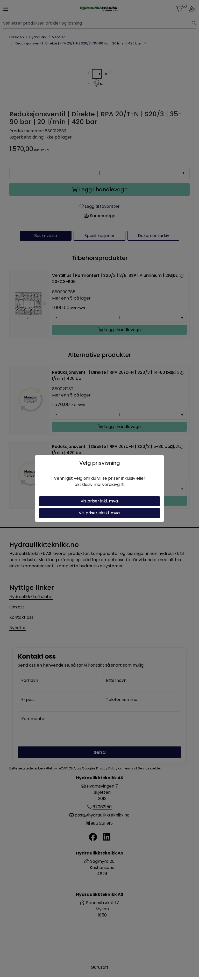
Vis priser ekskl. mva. (99, 513)
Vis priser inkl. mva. (100, 501)
